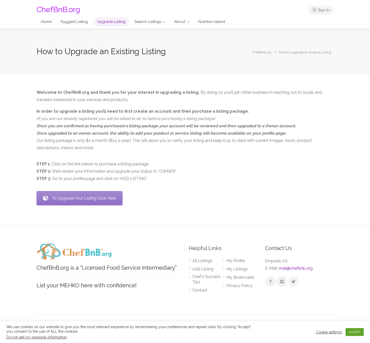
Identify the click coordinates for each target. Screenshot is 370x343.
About (179, 21)
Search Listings (147, 21)
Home (46, 21)
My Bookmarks (240, 277)
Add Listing (202, 269)
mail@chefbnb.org (296, 268)
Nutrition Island (211, 21)
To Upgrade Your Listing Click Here (84, 198)
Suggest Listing (74, 21)
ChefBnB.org (58, 9)
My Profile (236, 260)
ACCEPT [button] (355, 332)
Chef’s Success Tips (206, 279)
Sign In (323, 10)
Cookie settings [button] (329, 332)
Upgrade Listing (111, 21)
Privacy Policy (239, 285)
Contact (199, 290)
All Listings (202, 260)
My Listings (237, 269)
